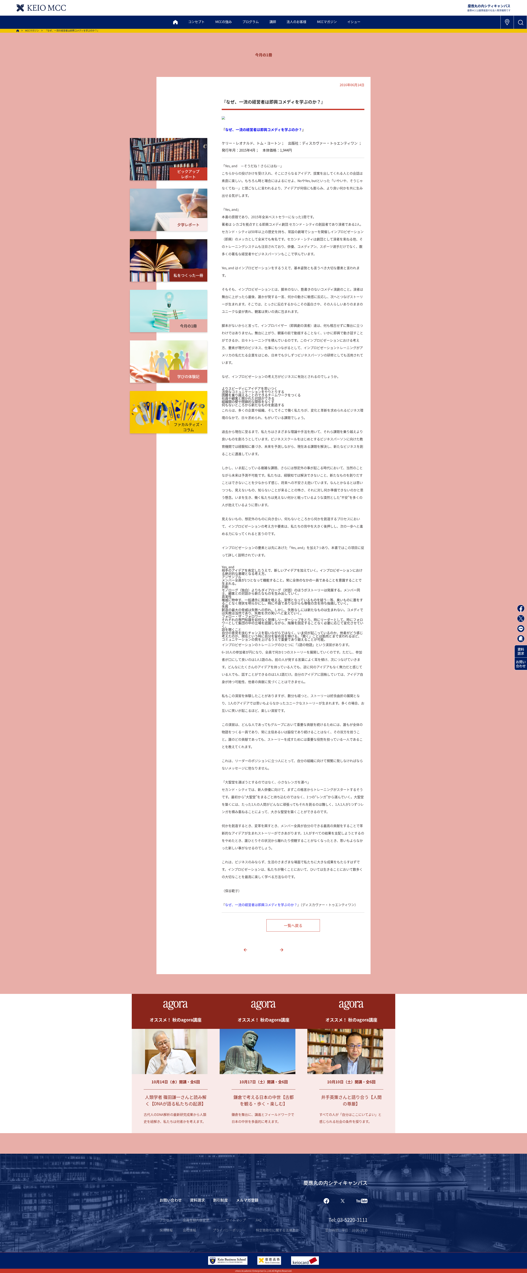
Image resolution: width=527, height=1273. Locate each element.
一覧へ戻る (293, 925)
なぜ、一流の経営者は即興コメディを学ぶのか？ (263, 129)
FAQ (258, 1219)
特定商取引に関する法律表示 (277, 1230)
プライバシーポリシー (229, 1230)
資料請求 (521, 651)
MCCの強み (223, 21)
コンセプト (196, 21)
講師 (272, 21)
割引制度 (220, 1200)
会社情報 (189, 1230)
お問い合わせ (521, 664)
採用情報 (166, 1230)
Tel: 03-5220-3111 (348, 1219)
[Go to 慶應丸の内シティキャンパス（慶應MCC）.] (17, 30)
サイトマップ (236, 1219)
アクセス (166, 1219)
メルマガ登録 (247, 1200)
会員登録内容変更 (196, 1219)
